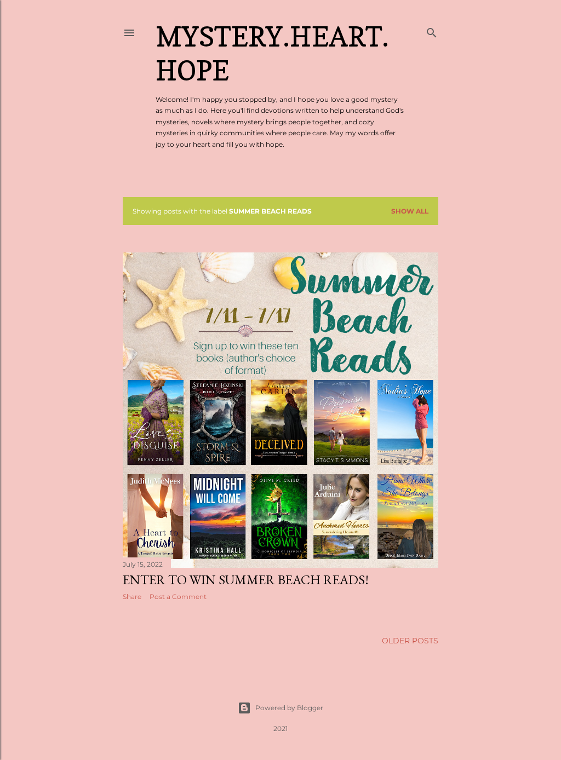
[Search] (431, 30)
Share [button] (132, 596)
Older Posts (410, 641)
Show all (409, 211)
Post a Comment (178, 596)
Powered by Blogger (289, 708)
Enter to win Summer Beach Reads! (246, 579)
